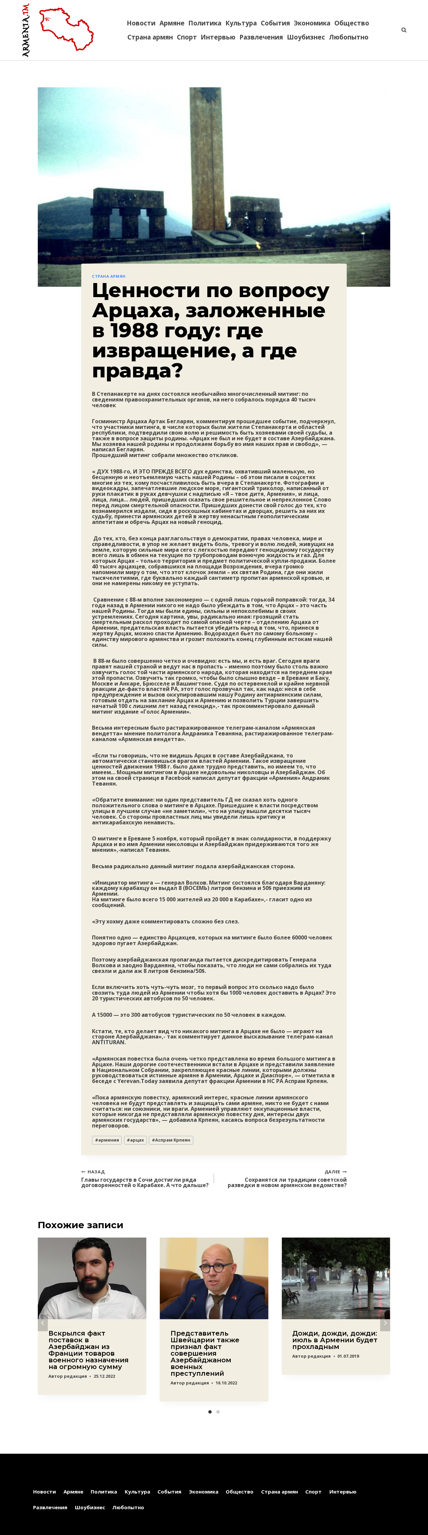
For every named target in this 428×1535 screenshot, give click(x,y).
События (275, 23)
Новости (141, 23)
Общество (351, 23)
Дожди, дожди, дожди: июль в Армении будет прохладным (335, 1340)
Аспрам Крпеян (171, 1140)
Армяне (172, 23)
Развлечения (261, 37)
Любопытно (348, 37)
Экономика (312, 23)
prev (43, 1323)
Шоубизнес (306, 37)
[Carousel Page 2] (218, 1412)
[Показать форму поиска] (401, 30)
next (385, 1323)
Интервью (218, 37)
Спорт (187, 37)
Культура (241, 23)
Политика (204, 23)
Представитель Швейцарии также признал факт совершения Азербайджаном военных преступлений (205, 1353)
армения (107, 1140)
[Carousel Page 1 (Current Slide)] (210, 1412)
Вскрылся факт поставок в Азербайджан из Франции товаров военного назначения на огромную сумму (88, 1350)
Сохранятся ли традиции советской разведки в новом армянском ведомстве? (287, 1178)
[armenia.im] (57, 30)
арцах (135, 1140)
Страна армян (150, 37)
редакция (75, 1376)
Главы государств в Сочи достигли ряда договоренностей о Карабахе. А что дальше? (145, 1178)
